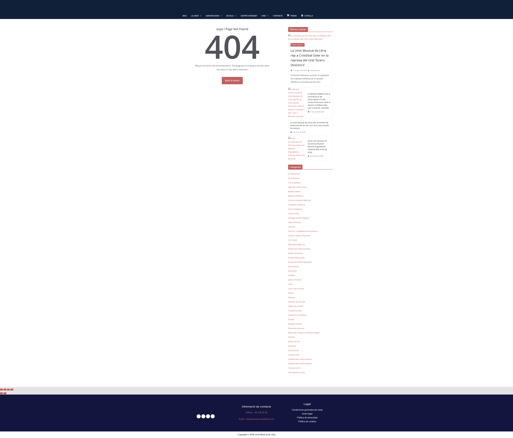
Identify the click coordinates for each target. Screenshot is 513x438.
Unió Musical (315, 70)
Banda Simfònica (298, 45)
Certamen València (296, 204)
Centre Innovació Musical (299, 200)
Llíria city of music (296, 288)
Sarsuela (292, 346)
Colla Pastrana (294, 222)
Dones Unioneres (296, 253)
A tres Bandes (294, 182)
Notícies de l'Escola (296, 302)
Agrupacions (212, 15)
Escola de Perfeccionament (300, 262)
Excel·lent (292, 271)
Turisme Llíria (294, 368)
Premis (291, 319)
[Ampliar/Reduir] (1, 390)
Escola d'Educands (296, 257)
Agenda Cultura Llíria (297, 187)
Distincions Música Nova (299, 249)
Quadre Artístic (295, 324)
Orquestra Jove (295, 310)
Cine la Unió (293, 213)
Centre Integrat (249, 15)
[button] (200, 16)
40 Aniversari (294, 178)
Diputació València (296, 244)
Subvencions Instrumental (300, 359)
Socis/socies (293, 350)
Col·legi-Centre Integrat (298, 218)
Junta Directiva (294, 279)
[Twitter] (203, 416)
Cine (263, 15)
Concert (291, 226)
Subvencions (294, 354)
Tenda (293, 15)
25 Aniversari (294, 174)
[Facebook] (199, 416)
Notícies (291, 297)
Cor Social (292, 240)
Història (291, 275)
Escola (229, 15)
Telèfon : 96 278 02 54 (256, 412)
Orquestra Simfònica (297, 315)
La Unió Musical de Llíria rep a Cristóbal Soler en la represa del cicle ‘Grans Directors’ (310, 57)
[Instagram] (208, 416)
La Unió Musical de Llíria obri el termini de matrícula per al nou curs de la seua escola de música (309, 125)
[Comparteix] (8, 390)
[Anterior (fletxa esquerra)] (1, 393)
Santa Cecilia (294, 341)
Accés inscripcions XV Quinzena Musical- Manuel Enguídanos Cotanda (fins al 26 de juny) (317, 146)
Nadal (291, 293)
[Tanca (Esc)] (11, 390)
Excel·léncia (293, 266)
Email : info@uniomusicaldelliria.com (256, 419)
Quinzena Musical (296, 328)
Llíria (290, 284)
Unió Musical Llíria (296, 372)
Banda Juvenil (294, 191)
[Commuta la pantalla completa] (4, 390)
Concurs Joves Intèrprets (299, 235)
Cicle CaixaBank (295, 209)
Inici (184, 15)
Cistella (308, 15)
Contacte (278, 15)
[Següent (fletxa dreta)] (4, 393)
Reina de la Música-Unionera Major (304, 332)
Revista (291, 337)
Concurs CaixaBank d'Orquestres (303, 231)
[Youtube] (213, 416)
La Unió (195, 15)
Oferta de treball (295, 306)
